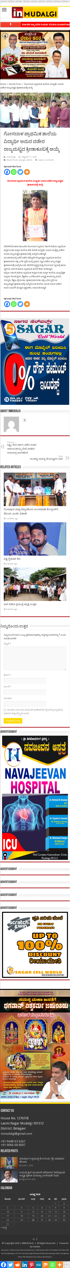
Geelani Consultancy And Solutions (22, 1250)
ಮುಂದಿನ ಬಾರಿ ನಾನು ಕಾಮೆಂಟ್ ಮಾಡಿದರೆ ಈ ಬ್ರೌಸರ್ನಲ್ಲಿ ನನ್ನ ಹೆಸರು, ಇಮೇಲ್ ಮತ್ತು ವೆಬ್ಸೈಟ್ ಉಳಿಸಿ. (33, 712)
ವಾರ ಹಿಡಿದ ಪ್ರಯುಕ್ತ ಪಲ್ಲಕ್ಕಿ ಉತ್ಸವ (20, 604)
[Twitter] (20, 172)
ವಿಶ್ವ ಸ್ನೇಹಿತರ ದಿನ (12, 558)
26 (33, 1220)
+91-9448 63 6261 (13, 1141)
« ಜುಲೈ (3, 1227)
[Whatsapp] (14, 172)
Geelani (36, 1246)
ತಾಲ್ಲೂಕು (22, 160)
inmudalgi (11, 157)
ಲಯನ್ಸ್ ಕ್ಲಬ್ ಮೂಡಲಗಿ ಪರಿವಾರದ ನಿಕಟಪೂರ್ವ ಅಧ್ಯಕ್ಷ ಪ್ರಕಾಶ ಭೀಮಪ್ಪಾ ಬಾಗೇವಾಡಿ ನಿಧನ (42, 1174)
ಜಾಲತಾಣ (8, 698)
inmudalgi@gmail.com (16, 1133)
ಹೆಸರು (7, 675)
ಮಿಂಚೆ (7, 686)
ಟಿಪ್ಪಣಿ (7, 643)
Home (3, 84)
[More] (27, 172)
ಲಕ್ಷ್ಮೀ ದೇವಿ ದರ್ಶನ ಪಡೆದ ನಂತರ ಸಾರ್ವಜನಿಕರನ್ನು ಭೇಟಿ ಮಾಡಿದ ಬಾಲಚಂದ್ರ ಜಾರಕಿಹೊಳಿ (21, 447)
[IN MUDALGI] (35, 13)
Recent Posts (15, 84)
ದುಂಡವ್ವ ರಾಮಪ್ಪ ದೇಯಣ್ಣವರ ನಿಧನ (46, 457)
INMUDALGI (28, 1243)
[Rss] (33, 1239)
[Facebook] (7, 172)
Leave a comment (46, 160)
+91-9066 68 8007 (13, 1145)
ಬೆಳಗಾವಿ (29, 160)
